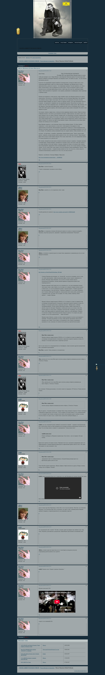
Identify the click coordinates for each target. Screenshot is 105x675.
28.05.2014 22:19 (47, 526)
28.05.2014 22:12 (47, 473)
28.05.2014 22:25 (47, 566)
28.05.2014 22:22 (47, 547)
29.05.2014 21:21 (47, 618)
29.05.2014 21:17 (47, 585)
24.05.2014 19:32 (47, 209)
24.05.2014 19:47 (47, 228)
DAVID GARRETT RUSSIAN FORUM (29, 61)
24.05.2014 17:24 (47, 70)
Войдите (28, 57)
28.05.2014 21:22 (47, 269)
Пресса (44, 645)
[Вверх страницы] (100, 364)
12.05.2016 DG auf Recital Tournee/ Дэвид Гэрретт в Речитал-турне (30, 646)
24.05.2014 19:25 (47, 187)
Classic (44, 653)
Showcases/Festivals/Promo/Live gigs (51, 649)
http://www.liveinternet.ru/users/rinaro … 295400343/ (50, 157)
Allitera (20, 187)
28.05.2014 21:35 (47, 375)
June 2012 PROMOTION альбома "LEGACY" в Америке (28, 650)
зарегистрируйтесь (36, 57)
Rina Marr (21, 71)
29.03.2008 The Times (26, 662)
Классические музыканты (47, 61)
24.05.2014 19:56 (47, 250)
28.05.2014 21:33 (47, 356)
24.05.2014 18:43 (47, 163)
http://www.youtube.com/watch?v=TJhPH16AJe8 (64, 212)
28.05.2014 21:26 (47, 330)
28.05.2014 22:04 (47, 421)
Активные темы (52, 53)
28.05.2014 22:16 (47, 505)
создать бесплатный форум (80, 670)
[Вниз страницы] (97, 370)
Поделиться (41, 70)
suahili (20, 399)
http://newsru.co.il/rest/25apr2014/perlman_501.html (50, 272)
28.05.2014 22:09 (47, 452)
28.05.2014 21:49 (47, 398)
